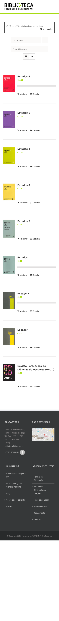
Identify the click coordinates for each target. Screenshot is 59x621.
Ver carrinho (47, 29)
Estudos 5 (23, 112)
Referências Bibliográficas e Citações (40, 490)
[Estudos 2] (9, 228)
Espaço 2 (23, 293)
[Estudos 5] (9, 119)
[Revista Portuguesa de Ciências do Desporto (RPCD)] (9, 372)
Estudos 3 (23, 185)
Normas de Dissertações (39, 478)
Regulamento (39, 513)
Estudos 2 (23, 221)
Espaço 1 (22, 329)
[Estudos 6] (9, 83)
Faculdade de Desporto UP (16, 475)
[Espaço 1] (9, 336)
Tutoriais (37, 519)
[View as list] (32, 56)
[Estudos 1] (9, 265)
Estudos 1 (23, 257)
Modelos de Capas (41, 500)
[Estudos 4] (9, 155)
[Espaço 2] (9, 300)
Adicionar (23, 94)
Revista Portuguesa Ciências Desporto (14, 485)
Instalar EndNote (41, 506)
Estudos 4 (23, 148)
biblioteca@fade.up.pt (14, 446)
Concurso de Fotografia (15, 500)
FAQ (8, 493)
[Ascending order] (45, 40)
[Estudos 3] (9, 192)
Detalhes (36, 94)
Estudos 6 (23, 76)
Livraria (9, 506)
